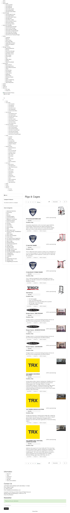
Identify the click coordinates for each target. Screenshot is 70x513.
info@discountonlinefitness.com (14, 490)
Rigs (6, 57)
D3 (25, 493)
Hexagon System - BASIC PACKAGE (34, 313)
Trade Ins (5, 86)
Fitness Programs (10, 222)
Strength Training (6, 47)
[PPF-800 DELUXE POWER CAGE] (61, 211)
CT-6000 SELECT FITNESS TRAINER (34, 272)
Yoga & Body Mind (9, 82)
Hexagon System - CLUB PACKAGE (34, 346)
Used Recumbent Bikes (10, 11)
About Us (5, 87)
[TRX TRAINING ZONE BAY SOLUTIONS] (61, 396)
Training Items (10, 253)
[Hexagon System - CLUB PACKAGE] (61, 345)
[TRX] (33, 365)
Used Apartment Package (10, 26)
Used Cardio (5, 3)
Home (4, 2)
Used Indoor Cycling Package (11, 30)
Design (4, 85)
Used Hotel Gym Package (11, 32)
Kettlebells (7, 74)
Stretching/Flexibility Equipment (13, 252)
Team (8, 475)
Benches (7, 49)
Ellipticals (7, 38)
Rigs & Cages (10, 241)
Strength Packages (11, 250)
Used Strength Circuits (10, 14)
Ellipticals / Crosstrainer (12, 219)
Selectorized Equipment (12, 243)
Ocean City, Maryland (8, 494)
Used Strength (6, 12)
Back (6, 195)
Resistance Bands (9, 77)
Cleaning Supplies (10, 216)
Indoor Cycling (10, 227)
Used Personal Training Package (12, 34)
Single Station (8, 59)
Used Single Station (9, 15)
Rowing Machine (10, 242)
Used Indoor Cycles (9, 8)
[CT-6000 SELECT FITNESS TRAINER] (61, 264)
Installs (4, 83)
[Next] (38, 202)
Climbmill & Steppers (9, 44)
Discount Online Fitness (17, 492)
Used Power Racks (9, 22)
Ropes (6, 78)
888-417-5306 (10, 487)
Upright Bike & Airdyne (10, 42)
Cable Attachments (9, 66)
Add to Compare (43, 230)
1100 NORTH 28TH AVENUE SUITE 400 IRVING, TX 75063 (17, 485)
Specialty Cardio (10, 246)
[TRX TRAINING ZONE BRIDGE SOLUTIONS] (61, 361)
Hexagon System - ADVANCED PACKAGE (35, 330)
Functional (9, 224)
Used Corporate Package (10, 29)
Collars (6, 68)
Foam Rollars (8, 71)
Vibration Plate (10, 260)
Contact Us (7, 90)
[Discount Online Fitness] (8, 92)
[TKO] (33, 288)
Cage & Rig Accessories (10, 67)
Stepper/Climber (10, 247)
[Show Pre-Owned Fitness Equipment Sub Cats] (20, 238)
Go (4, 98)
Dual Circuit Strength (9, 51)
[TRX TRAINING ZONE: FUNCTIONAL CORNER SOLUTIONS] (61, 428)
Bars (8, 213)
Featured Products (11, 220)
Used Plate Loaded (9, 19)
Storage (7, 60)
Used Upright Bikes (9, 10)
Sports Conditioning (9, 79)
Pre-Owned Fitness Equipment (13, 238)
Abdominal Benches (9, 48)
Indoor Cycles (8, 40)
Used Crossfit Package (10, 27)
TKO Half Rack (29, 292)
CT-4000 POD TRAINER (31, 245)
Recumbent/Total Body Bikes (13, 239)
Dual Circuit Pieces (11, 217)
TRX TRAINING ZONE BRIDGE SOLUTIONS (33, 374)
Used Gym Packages (7, 25)
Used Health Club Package (11, 33)
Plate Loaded (8, 55)
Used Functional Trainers (10, 21)
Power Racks (8, 56)
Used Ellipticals (8, 6)
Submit (6, 508)
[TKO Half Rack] (61, 290)
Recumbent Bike (9, 41)
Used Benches (8, 18)
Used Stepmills (8, 7)
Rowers (7, 45)
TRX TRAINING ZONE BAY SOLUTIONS (35, 409)
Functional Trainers (9, 52)
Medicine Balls (8, 81)
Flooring (8, 223)
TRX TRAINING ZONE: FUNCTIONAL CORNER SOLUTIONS (34, 441)
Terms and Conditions (11, 480)
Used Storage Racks (9, 23)
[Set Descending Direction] (49, 202)
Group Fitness (8, 72)
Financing (9, 477)
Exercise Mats (8, 70)
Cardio (4, 36)
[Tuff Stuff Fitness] (33, 211)
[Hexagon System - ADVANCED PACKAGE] (61, 328)
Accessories (5, 63)
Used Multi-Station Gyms (10, 17)
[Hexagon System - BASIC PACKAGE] (61, 312)
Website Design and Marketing (10, 493)
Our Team (7, 89)
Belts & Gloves (8, 64)
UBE (8, 257)
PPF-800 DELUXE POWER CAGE (33, 218)
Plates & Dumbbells (9, 62)
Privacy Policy (35, 511)
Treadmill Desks (10, 254)
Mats (8, 228)
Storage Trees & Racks (12, 249)
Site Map (8, 479)
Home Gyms (9, 226)
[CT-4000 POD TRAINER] (61, 237)
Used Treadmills (8, 4)
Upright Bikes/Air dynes (12, 258)
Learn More (29, 230)
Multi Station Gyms (11, 230)
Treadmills (7, 37)
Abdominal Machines (11, 211)
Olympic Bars (8, 75)
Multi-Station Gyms (9, 53)
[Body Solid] (33, 310)
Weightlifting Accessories (12, 261)
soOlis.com (21, 493)
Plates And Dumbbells (11, 235)
